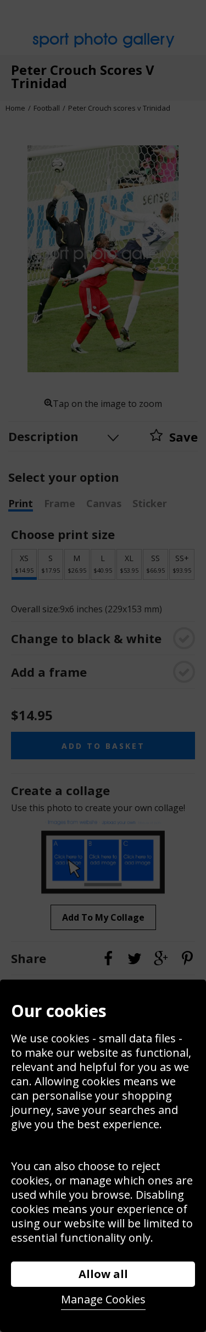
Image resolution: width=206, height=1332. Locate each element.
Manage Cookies (103, 1299)
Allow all (103, 1273)
